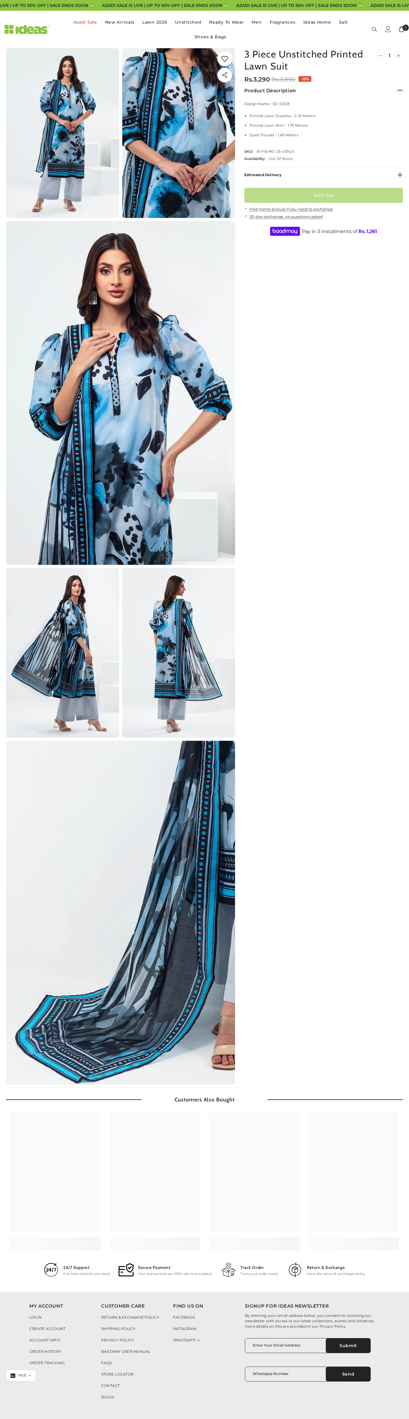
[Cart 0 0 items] (402, 29)
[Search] (375, 29)
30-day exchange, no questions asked (286, 216)
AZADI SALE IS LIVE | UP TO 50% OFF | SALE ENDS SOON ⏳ (165, 5)
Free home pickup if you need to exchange (291, 209)
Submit (348, 1345)
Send (348, 1374)
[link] (224, 58)
